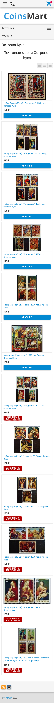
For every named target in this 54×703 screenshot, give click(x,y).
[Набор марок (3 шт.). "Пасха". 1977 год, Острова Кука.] (27, 490)
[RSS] (4, 688)
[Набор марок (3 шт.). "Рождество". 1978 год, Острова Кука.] (27, 591)
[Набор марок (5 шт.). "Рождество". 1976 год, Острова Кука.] (27, 238)
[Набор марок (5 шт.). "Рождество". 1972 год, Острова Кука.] (27, 389)
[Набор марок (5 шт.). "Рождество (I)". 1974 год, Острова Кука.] (27, 137)
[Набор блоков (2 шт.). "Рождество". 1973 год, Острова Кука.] (27, 86)
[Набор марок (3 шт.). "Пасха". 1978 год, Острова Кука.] (27, 540)
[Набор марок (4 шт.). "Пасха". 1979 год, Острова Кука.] (27, 288)
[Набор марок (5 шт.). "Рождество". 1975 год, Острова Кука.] (27, 187)
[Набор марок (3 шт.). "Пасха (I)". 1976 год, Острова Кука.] (27, 439)
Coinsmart (7, 698)
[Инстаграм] (9, 688)
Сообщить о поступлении (13, 418)
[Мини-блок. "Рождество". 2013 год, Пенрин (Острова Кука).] (27, 338)
